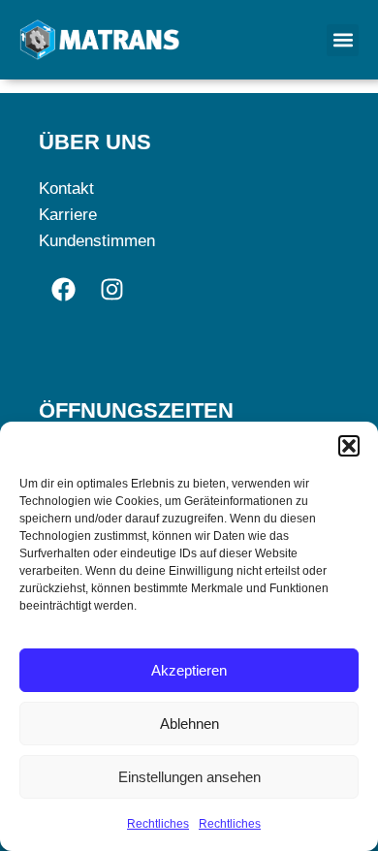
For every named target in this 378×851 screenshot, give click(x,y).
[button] (349, 446)
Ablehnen (189, 723)
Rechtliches (158, 824)
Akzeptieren (189, 670)
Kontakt (66, 188)
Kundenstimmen (97, 241)
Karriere (68, 214)
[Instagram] (111, 289)
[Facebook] (63, 289)
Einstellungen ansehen (189, 777)
